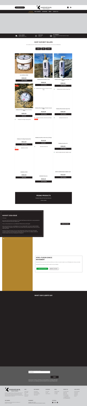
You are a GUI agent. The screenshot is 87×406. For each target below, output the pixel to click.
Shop (25, 389)
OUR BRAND (44, 11)
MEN (43, 48)
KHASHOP (31, 11)
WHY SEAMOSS (37, 11)
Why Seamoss (36, 389)
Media (55, 389)
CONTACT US (55, 11)
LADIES (38, 48)
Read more (24, 177)
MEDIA (50, 11)
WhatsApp (40, 35)
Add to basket (24, 80)
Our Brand (48, 389)
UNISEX (48, 48)
